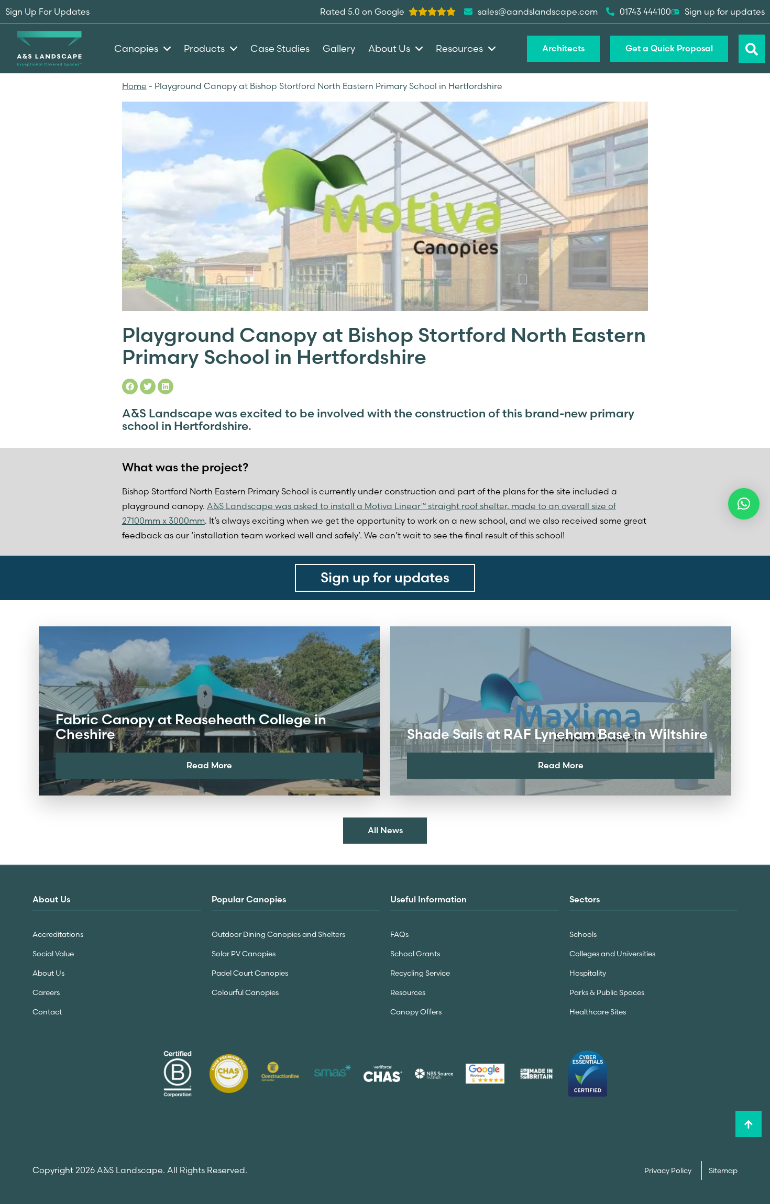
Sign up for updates (725, 11)
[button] (744, 504)
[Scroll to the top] (748, 1124)
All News (385, 830)
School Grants (415, 953)
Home (134, 86)
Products (204, 48)
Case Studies (280, 48)
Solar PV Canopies (244, 953)
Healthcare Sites (597, 1012)
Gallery (339, 48)
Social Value (53, 953)
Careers (46, 992)
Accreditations (57, 934)
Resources (407, 992)
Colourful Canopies (245, 992)
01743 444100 (645, 11)
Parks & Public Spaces (606, 992)
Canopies (136, 48)
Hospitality (587, 973)
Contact (47, 1012)
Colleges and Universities (612, 953)
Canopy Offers (416, 1012)
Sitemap (723, 1170)
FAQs (399, 934)
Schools (583, 934)
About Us (48, 973)
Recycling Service (420, 973)
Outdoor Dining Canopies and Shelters (278, 934)
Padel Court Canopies (250, 973)
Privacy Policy (668, 1170)
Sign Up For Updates (47, 11)
